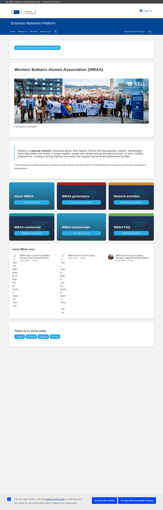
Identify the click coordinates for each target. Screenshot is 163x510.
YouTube (54, 337)
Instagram (43, 337)
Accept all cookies (104, 500)
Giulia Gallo (24, 260)
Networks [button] (22, 32)
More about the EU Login (135, 32)
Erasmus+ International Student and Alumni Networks (37, 48)
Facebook (31, 337)
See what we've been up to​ (131, 202)
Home (12, 32)
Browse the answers (131, 233)
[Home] (23, 11)
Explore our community (31, 233)
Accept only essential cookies (137, 500)
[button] (146, 11)
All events (34, 32)
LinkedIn (19, 337)
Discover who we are (31, 202)
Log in (150, 32)
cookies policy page (54, 499)
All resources (45, 32)
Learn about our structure (81, 202)
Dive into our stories (81, 233)
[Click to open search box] (56, 31)
